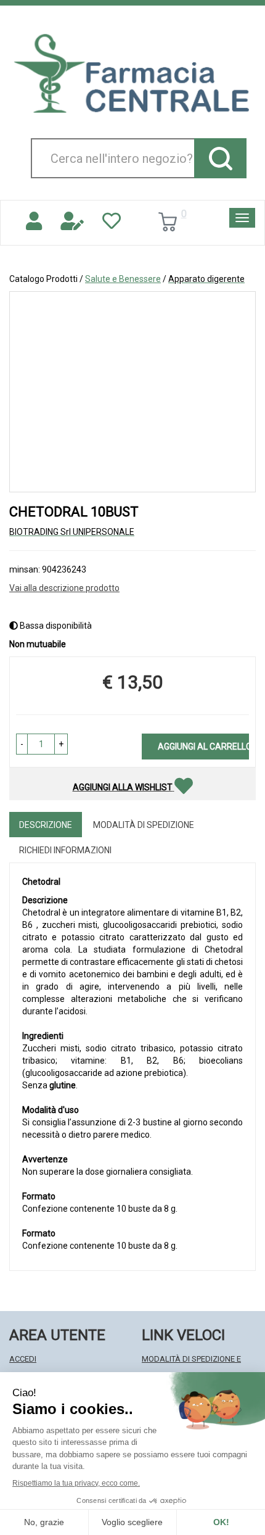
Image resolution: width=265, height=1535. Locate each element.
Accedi (22, 1358)
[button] (22, 744)
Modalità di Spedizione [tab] (143, 825)
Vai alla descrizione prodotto (64, 588)
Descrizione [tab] (45, 825)
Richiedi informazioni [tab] (65, 850)
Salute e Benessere (123, 279)
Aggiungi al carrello (203, 746)
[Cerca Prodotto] (220, 158)
